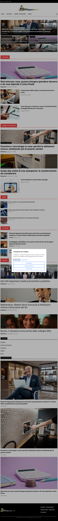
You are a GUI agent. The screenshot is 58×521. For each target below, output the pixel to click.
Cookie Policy (16, 259)
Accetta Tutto (29, 268)
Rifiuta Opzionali (29, 266)
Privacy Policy (24, 259)
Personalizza (29, 263)
